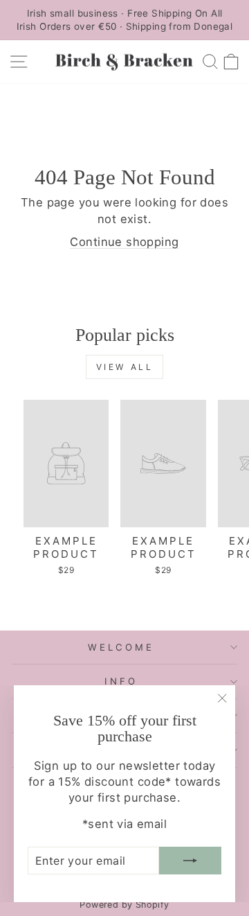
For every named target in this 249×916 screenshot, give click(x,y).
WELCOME (121, 647)
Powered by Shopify (124, 904)
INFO (121, 681)
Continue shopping (124, 242)
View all (125, 367)
